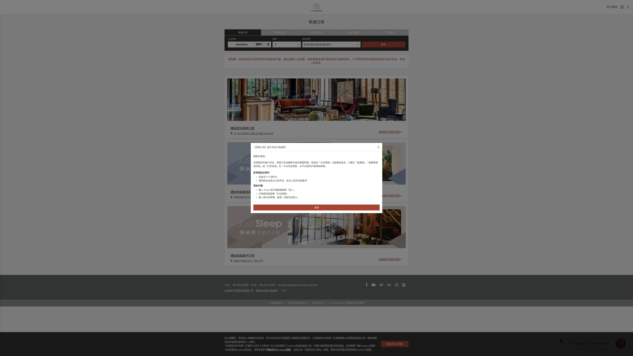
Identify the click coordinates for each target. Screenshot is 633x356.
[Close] (378, 147)
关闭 (316, 207)
